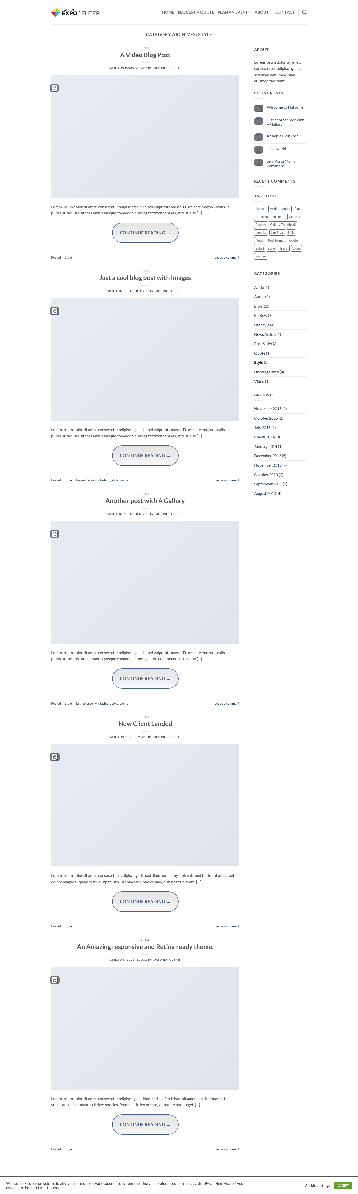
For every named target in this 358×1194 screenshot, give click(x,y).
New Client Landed (145, 723)
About (262, 12)
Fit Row (260, 315)
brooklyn (92, 480)
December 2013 (267, 455)
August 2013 (265, 493)
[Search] (304, 12)
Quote (293, 240)
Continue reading (145, 232)
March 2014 (264, 436)
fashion (105, 480)
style (115, 480)
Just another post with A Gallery (285, 122)
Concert (294, 217)
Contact (285, 12)
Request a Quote (196, 12)
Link (291, 233)
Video (296, 248)
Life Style (277, 233)
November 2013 (268, 465)
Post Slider (263, 343)
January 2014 (265, 446)
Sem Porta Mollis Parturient (281, 163)
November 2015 (268, 408)
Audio (286, 209)
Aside (274, 209)
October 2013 (266, 474)
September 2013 (268, 483)
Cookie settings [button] (317, 1186)
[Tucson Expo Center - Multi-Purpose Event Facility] (75, 12)
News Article (265, 334)
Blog (297, 209)
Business (278, 217)
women (125, 480)
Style (145, 47)
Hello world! (277, 148)
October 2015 (266, 418)
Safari (260, 248)
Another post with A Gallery (145, 500)
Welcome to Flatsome (285, 107)
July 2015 (262, 427)
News (260, 240)
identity (261, 233)
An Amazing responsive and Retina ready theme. (145, 946)
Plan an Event (233, 12)
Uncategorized (266, 371)
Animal (260, 209)
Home (168, 12)
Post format (276, 240)
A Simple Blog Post (282, 135)
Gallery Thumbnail (283, 224)
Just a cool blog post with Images (145, 277)
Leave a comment (227, 257)
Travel (283, 248)
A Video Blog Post (145, 54)
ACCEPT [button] (343, 1185)
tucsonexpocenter (167, 67)
